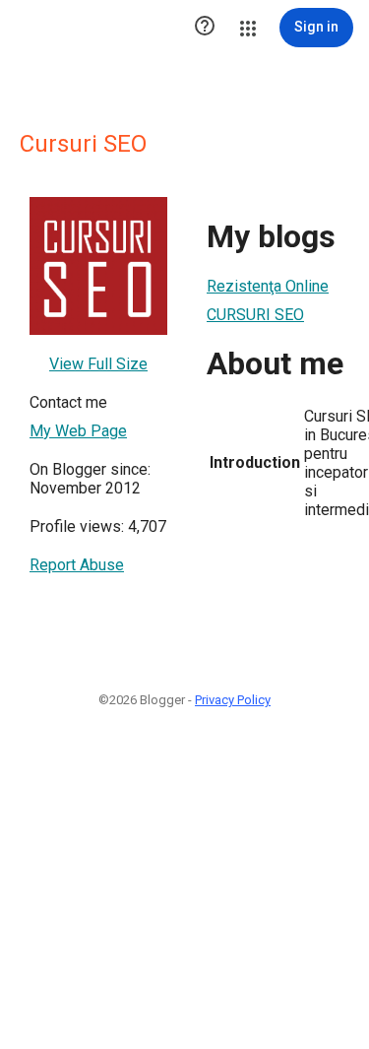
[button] (204, 27)
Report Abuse (77, 565)
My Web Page (78, 431)
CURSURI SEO (255, 314)
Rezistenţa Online (268, 286)
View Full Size (98, 364)
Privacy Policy (233, 699)
